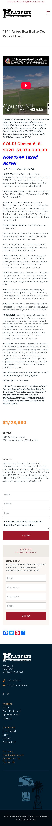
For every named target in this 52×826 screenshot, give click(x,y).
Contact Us (9, 762)
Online (6, 707)
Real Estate (9, 727)
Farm (5, 734)
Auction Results (11, 758)
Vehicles (7, 718)
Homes (7, 738)
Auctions (7, 703)
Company (8, 751)
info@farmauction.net (33, 1)
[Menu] (48, 13)
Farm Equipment (12, 711)
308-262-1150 (14, 1)
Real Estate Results (13, 755)
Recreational (9, 742)
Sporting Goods (11, 714)
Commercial (9, 731)
